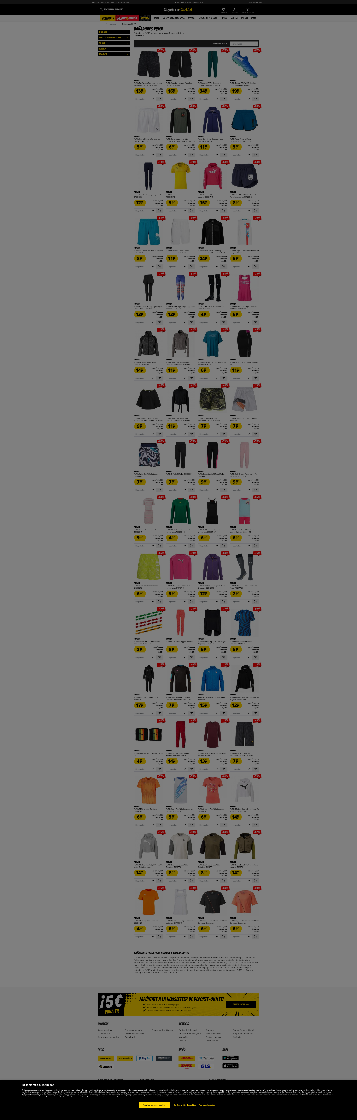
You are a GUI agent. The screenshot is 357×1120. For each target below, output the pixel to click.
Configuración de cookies (185, 1105)
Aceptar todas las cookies (154, 1105)
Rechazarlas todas (207, 1105)
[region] (178, 1100)
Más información (163, 1096)
